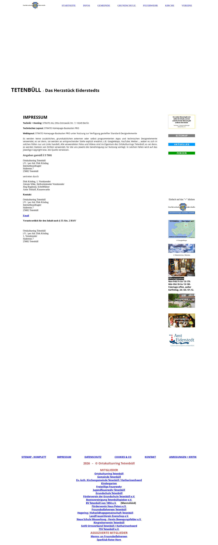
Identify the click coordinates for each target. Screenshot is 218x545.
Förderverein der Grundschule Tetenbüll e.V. (109, 496)
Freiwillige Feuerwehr (109, 486)
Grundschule (126, 5)
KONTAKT (150, 457)
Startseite (69, 5)
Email (26, 215)
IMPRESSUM (64, 457)
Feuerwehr (150, 5)
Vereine (187, 5)
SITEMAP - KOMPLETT (34, 457)
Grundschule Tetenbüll (109, 493)
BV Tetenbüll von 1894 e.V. (101, 503)
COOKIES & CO (123, 457)
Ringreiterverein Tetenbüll (109, 522)
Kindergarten (109, 483)
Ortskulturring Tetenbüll (109, 473)
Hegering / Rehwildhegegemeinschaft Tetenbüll (105, 512)
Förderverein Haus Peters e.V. (109, 506)
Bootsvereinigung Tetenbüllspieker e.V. (109, 499)
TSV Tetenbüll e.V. (109, 529)
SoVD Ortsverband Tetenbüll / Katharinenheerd (109, 525)
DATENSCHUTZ (93, 457)
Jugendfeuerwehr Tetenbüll (109, 490)
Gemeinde (103, 5)
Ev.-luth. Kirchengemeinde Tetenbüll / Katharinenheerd (109, 480)
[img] (34, 5)
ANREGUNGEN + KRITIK (182, 457)
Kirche (169, 5)
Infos (86, 5)
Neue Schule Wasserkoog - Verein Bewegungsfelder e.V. (109, 519)
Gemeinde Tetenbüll (109, 477)
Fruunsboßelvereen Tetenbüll (109, 509)
